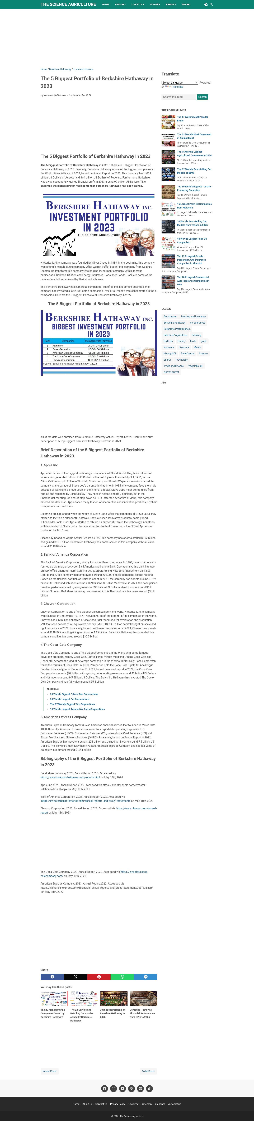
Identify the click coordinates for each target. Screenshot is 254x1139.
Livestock (137, 4)
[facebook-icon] (104, 1088)
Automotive (170, 316)
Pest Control (187, 353)
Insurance (169, 347)
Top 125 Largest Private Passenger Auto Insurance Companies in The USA (191, 260)
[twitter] (75, 977)
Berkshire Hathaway (175, 322)
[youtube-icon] (122, 1088)
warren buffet (171, 372)
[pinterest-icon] (140, 1088)
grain (203, 341)
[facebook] (52, 977)
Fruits (193, 341)
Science (203, 353)
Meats (197, 347)
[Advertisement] (127, 38)
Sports (167, 359)
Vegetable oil (195, 365)
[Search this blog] (211, 4)
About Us (87, 1104)
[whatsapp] (122, 977)
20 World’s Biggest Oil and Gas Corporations (74, 694)
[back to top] (247, 1131)
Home (105, 4)
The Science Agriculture (68, 4)
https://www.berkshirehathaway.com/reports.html (70, 777)
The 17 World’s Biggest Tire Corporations (72, 704)
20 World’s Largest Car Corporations (69, 699)
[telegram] (145, 977)
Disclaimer (133, 1104)
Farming (120, 4)
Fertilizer (168, 341)
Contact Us (101, 1104)
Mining (186, 4)
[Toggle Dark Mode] (206, 4)
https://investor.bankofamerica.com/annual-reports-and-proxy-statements (85, 801)
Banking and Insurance (193, 316)
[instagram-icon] (113, 1088)
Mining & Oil (170, 353)
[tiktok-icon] (149, 1088)
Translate (177, 86)
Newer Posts (50, 1071)
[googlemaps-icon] (131, 1088)
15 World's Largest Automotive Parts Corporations (77, 709)
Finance (171, 4)
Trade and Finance (174, 365)
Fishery (155, 4)
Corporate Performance (177, 329)
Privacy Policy (118, 1104)
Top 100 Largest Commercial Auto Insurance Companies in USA (193, 281)
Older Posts (148, 1071)
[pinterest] (99, 977)
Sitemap (147, 1104)
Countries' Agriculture (175, 335)
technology (182, 359)
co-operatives (197, 322)
